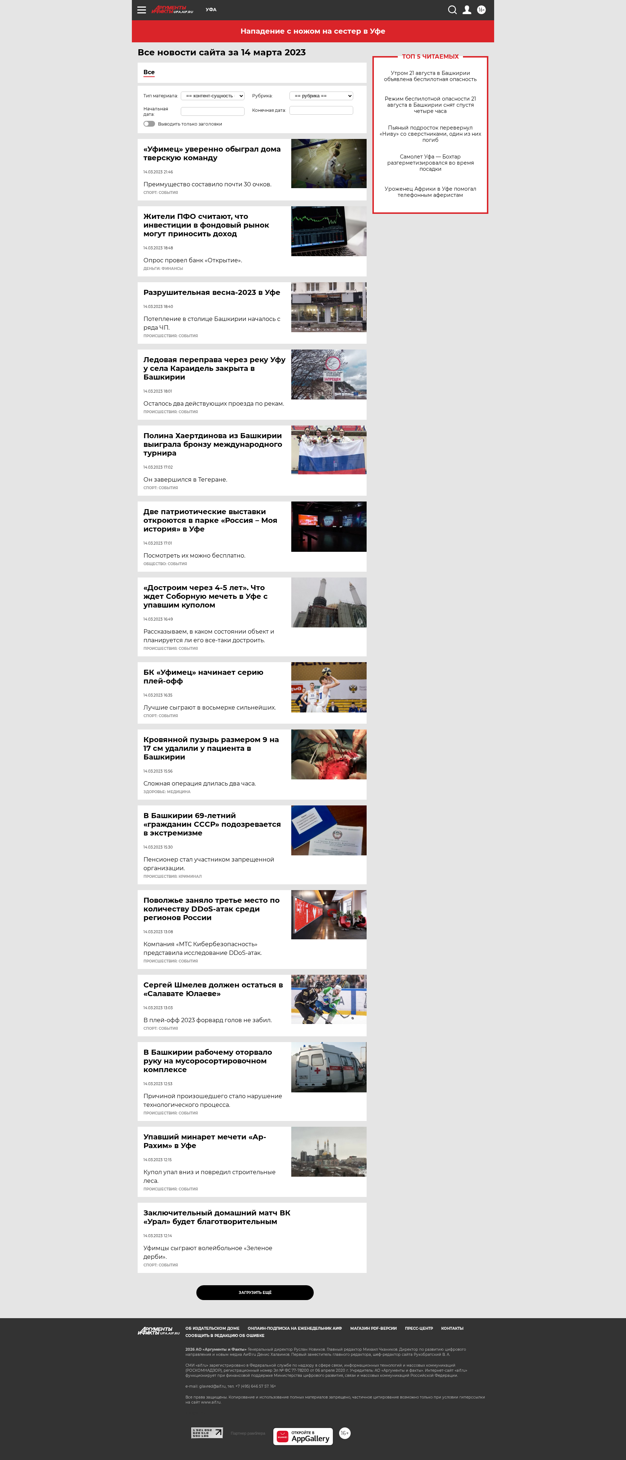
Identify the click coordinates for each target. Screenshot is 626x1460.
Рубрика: (262, 95)
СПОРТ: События (160, 193)
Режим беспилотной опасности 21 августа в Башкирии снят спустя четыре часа (430, 105)
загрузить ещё (255, 1292)
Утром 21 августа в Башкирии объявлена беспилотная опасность (430, 76)
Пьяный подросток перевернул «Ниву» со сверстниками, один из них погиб (430, 134)
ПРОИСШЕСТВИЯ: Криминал (172, 877)
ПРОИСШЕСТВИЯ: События (170, 336)
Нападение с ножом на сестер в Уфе (313, 31)
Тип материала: (160, 95)
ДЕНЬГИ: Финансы (163, 269)
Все (149, 72)
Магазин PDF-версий (373, 1328)
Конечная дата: (269, 110)
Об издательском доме (212, 1328)
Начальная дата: (155, 111)
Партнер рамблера (248, 1433)
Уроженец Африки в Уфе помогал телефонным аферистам (430, 192)
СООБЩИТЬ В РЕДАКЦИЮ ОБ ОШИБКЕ (224, 1335)
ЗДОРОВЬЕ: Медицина (167, 792)
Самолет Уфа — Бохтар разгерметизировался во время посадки (430, 163)
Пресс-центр (419, 1328)
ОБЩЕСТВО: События (165, 564)
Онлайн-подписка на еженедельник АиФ (295, 1328)
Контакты (452, 1328)
